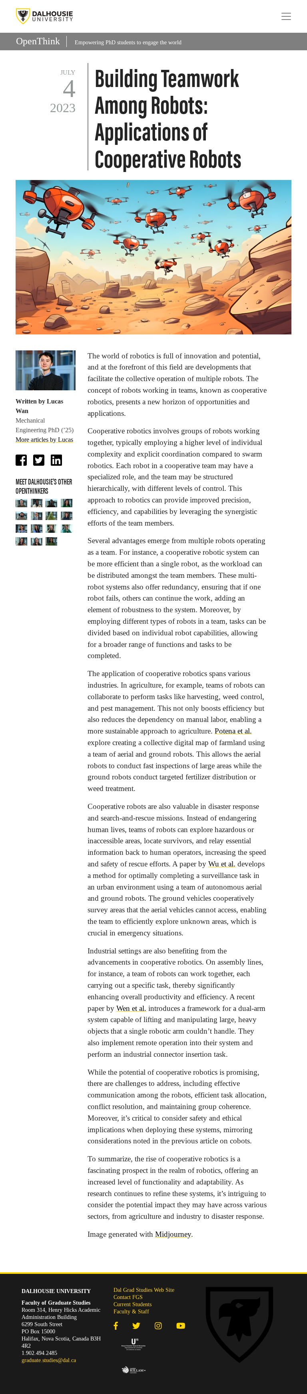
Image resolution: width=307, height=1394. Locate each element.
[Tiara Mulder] (37, 541)
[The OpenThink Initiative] (44, 16)
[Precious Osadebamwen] (37, 503)
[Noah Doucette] (22, 503)
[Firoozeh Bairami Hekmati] (22, 528)
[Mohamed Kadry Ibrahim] (37, 515)
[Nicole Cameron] (22, 541)
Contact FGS (128, 1297)
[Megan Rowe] (37, 528)
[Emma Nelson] (67, 515)
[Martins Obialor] (52, 503)
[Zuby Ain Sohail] (52, 515)
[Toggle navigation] (286, 16)
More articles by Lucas (44, 439)
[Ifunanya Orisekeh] (52, 541)
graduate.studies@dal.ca (49, 1360)
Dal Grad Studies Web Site (144, 1290)
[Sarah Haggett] (67, 503)
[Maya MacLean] (52, 528)
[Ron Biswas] (22, 515)
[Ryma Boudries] (67, 528)
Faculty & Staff (131, 1312)
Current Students (133, 1304)
